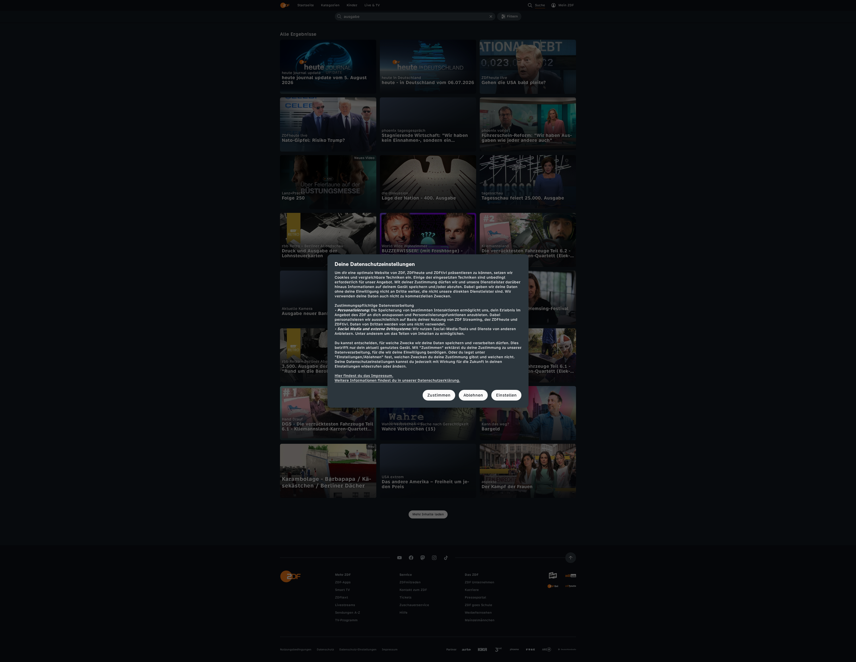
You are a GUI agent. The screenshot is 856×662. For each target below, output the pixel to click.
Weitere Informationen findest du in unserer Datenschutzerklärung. (397, 380)
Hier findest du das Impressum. (364, 376)
